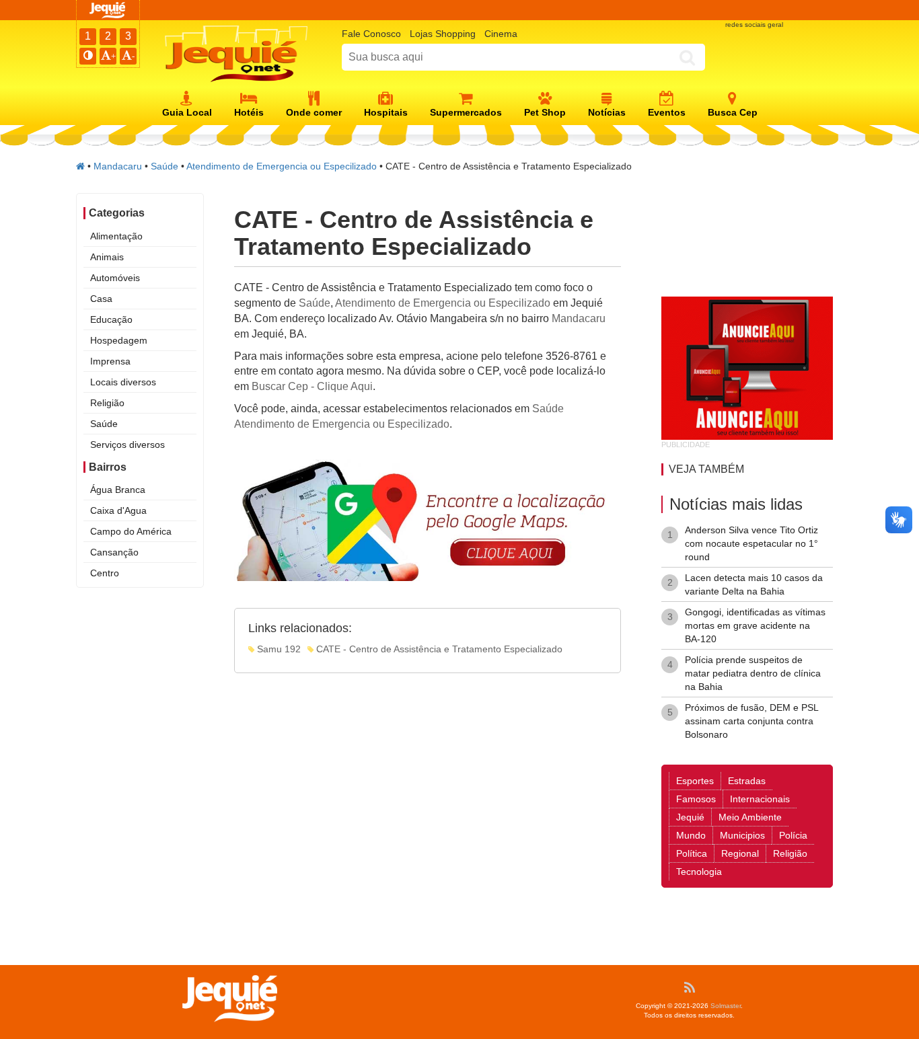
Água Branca (117, 489)
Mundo (691, 835)
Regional (740, 853)
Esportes (695, 780)
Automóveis (115, 277)
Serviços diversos (127, 444)
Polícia (793, 835)
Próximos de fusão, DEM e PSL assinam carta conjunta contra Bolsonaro (751, 721)
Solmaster (725, 1005)
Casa (101, 298)
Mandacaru (118, 166)
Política (691, 853)
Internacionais (760, 799)
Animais (107, 257)
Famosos (696, 799)
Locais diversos (123, 382)
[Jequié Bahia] (80, 166)
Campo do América (131, 531)
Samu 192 (277, 649)
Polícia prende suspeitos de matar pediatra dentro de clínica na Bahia (753, 673)
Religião (107, 402)
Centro (104, 573)
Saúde (164, 166)
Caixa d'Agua (118, 510)
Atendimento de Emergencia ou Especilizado (281, 166)
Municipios (742, 835)
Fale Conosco (371, 33)
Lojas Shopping (443, 33)
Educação (111, 319)
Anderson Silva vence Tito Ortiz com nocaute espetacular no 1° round (751, 543)
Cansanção (114, 552)
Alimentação (116, 236)
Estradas (747, 780)
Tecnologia (699, 871)
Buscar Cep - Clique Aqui (312, 386)
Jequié (690, 817)
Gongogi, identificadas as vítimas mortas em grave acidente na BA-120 (755, 625)
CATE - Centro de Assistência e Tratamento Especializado (438, 649)
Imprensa (110, 361)
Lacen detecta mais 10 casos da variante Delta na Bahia (754, 584)
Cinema (500, 33)
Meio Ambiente (750, 817)
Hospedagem (118, 340)
